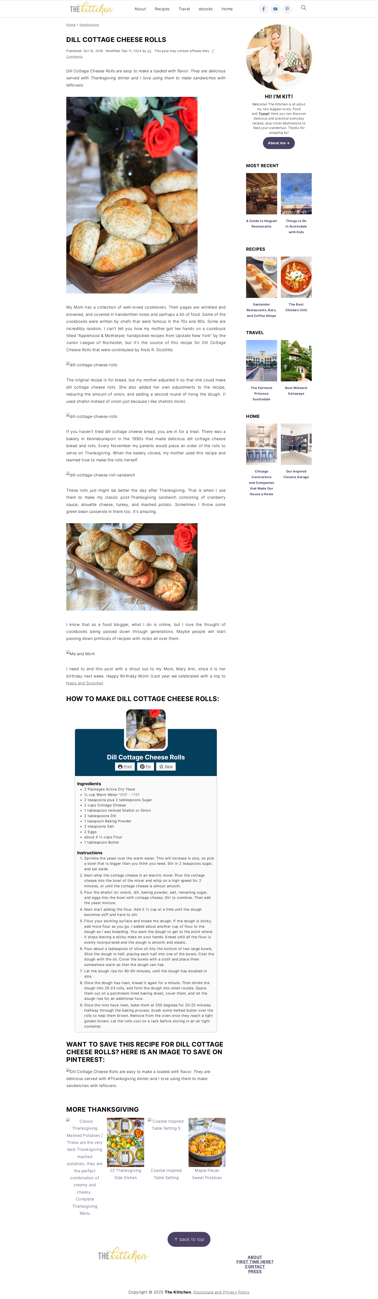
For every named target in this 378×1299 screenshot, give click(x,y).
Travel (184, 9)
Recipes (162, 9)
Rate (168, 766)
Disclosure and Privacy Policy (221, 1292)
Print (127, 766)
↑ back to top (189, 1239)
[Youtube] (275, 9)
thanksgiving (89, 24)
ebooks (206, 9)
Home (227, 9)
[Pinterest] (287, 9)
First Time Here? (254, 1261)
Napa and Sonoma (84, 683)
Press (255, 1271)
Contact (255, 1266)
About (140, 9)
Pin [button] (148, 766)
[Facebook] (264, 9)
